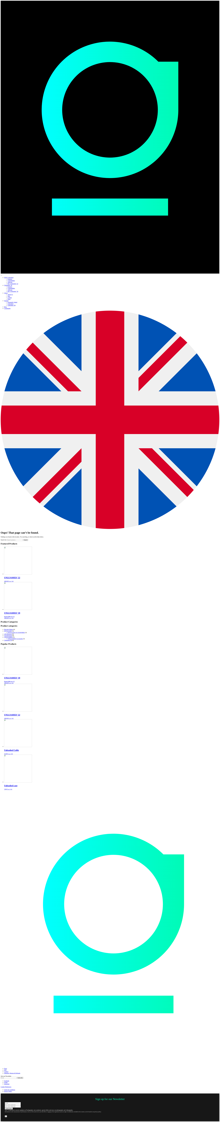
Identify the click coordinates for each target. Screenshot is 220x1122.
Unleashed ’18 (8, 285)
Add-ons (10, 282)
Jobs (9, 296)
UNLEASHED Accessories (15, 638)
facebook (6, 1081)
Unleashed (10, 304)
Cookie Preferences (6, 1087)
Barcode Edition (8, 629)
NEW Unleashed (8, 277)
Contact (10, 297)
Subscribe (20, 1077)
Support (6, 300)
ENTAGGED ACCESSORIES (16, 632)
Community (7, 308)
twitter (6, 1082)
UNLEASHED (8, 637)
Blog (5, 307)
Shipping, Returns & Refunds (12, 1073)
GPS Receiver (8, 634)
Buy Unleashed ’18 (13, 291)
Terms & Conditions (9, 1090)
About (6, 293)
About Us (10, 294)
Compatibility (11, 280)
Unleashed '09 (8, 640)
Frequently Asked (12, 302)
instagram (6, 1084)
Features (10, 279)
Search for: (4, 540)
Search (25, 540)
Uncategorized (8, 635)
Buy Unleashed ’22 (13, 283)
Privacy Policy (8, 1091)
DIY (5, 1070)
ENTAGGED (8, 631)
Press (9, 299)
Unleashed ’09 (11, 305)
